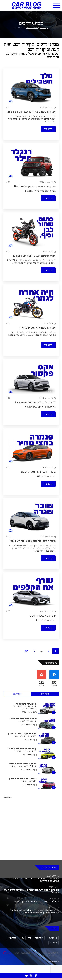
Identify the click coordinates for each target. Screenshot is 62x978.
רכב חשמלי (52, 955)
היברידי (53, 959)
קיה (29, 955)
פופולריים (45, 711)
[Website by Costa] (7, 972)
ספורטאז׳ (11, 955)
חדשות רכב (32, 28)
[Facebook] (35, 975)
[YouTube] (31, 975)
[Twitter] (26, 975)
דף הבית (45, 28)
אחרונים (17, 711)
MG (21, 955)
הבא (25, 667)
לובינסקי (38, 955)
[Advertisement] (31, 847)
